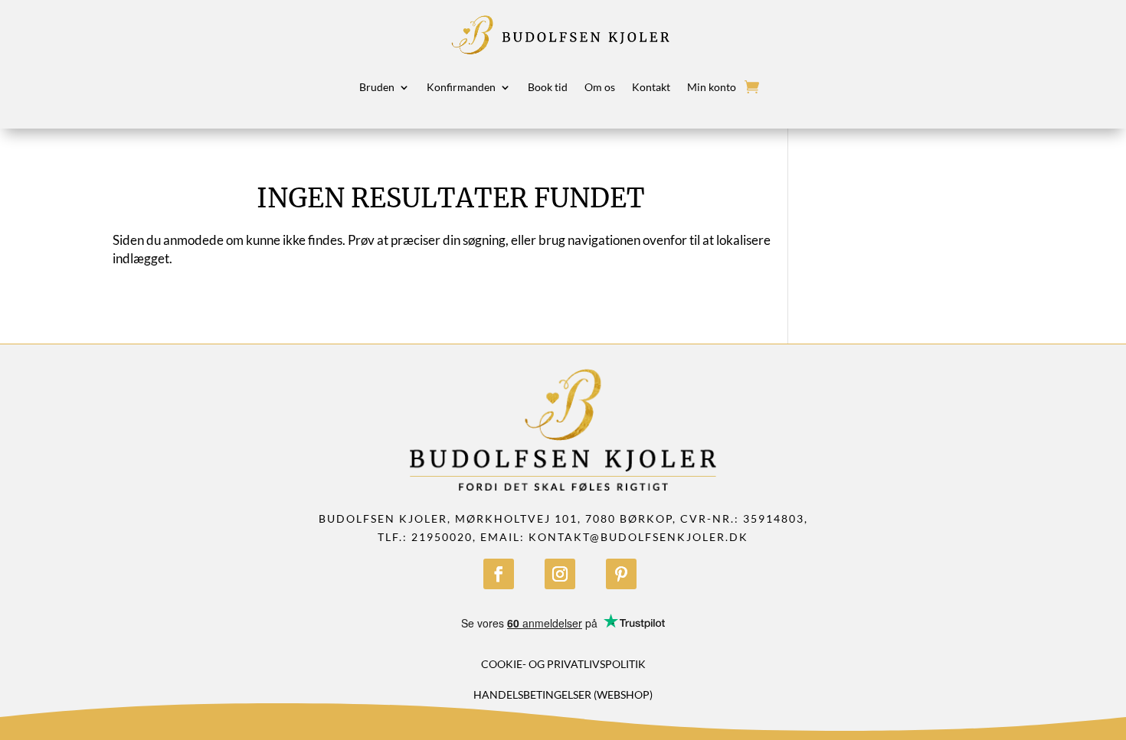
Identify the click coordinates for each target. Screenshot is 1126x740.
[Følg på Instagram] (560, 574)
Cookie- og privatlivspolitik (563, 663)
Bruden (376, 86)
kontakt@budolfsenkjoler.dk (638, 536)
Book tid (548, 86)
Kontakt (651, 86)
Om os (599, 86)
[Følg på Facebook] (498, 574)
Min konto (711, 86)
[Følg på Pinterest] (621, 574)
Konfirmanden (461, 86)
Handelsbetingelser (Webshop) (563, 694)
